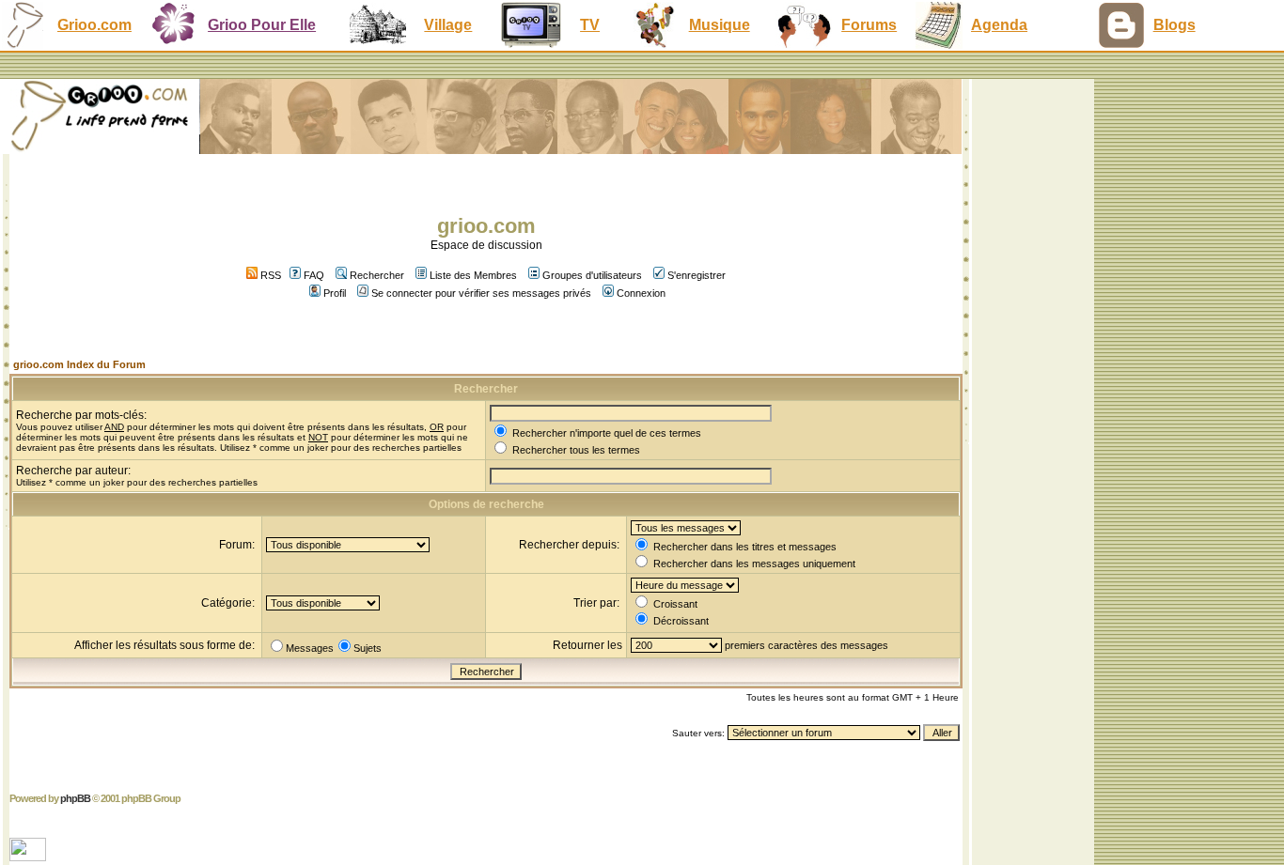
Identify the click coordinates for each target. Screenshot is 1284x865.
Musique (719, 25)
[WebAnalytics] (29, 856)
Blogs (1174, 25)
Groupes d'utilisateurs (592, 275)
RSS (269, 275)
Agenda (999, 25)
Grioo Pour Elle (262, 25)
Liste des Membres (473, 275)
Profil (334, 293)
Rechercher (377, 275)
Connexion (641, 293)
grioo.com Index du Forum (79, 364)
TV (590, 25)
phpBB (75, 798)
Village (448, 25)
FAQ (314, 275)
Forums (869, 25)
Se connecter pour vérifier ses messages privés (481, 293)
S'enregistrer (696, 275)
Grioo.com (94, 25)
